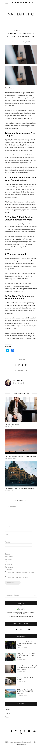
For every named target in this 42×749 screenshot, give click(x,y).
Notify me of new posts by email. (18, 577)
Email (7, 534)
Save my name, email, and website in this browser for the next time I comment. (9, 561)
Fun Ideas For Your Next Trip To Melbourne (19, 488)
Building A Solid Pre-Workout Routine (26, 678)
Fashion (7, 709)
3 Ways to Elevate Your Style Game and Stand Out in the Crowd (26, 655)
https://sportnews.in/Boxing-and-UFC (20, 207)
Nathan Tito (22, 370)
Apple (10, 163)
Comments (21, 360)
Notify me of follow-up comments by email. (21, 572)
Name (7, 527)
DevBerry (34, 742)
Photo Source (9, 88)
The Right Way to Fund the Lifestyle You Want (20, 456)
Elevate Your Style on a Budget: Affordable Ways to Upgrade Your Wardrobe (27, 667)
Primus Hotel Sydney (12, 424)
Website (7, 542)
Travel (25, 30)
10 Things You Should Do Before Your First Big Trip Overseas (25, 691)
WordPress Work (21, 744)
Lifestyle (18, 30)
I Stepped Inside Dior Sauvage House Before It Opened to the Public (26, 643)
